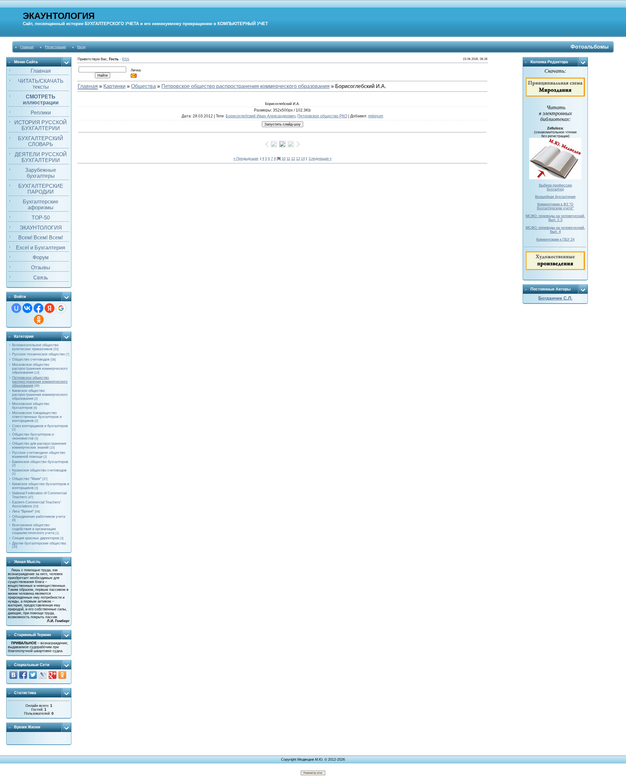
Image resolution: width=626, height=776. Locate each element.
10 (284, 158)
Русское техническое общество (38, 354)
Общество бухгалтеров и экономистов (33, 436)
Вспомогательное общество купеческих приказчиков (35, 347)
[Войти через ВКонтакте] (27, 308)
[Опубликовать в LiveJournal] (43, 675)
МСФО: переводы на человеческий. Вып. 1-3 (555, 218)
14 (303, 158)
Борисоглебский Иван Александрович (260, 116)
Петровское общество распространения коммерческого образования (39, 381)
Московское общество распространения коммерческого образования (39, 368)
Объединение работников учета (38, 516)
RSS (125, 59)
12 (293, 158)
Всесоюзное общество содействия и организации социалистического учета (34, 529)
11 (288, 158)
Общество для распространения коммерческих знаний (39, 445)
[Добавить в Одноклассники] (62, 675)
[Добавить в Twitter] (33, 675)
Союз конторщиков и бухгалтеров (40, 426)
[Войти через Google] (61, 308)
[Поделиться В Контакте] (13, 675)
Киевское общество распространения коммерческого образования (39, 394)
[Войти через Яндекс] (49, 308)
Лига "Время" (23, 511)
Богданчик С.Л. (555, 298)
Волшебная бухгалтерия (555, 197)
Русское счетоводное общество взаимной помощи (38, 454)
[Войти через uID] (16, 308)
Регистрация (55, 47)
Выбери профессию (555, 185)
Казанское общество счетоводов (39, 470)
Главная (27, 47)
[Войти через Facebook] (38, 308)
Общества (143, 86)
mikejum (375, 116)
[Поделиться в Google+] (52, 675)
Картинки (114, 86)
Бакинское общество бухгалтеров (40, 462)
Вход (81, 47)
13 (298, 158)
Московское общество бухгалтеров (30, 406)
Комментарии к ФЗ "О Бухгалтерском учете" (555, 206)
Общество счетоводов (31, 359)
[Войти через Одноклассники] (39, 319)
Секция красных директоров (35, 538)
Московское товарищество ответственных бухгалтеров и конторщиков (37, 417)
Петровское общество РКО (322, 116)
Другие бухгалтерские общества (39, 543)
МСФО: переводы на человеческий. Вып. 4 (555, 229)
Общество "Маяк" (26, 479)
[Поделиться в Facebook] (23, 675)
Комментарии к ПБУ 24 (555, 239)
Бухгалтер (555, 189)
